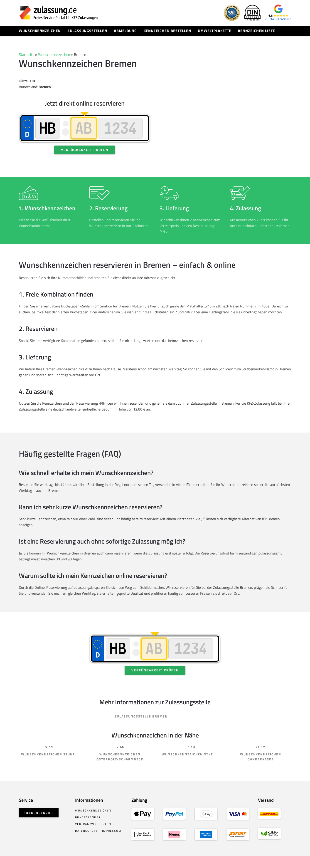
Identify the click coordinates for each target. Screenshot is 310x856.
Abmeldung (125, 30)
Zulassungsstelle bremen (141, 716)
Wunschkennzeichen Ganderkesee (260, 757)
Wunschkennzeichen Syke (187, 754)
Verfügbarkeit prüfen (84, 150)
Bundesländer (88, 817)
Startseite (26, 54)
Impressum (111, 831)
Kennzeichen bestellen (167, 30)
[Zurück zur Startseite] (58, 12)
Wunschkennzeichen (40, 30)
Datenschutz (86, 831)
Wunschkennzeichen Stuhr (48, 754)
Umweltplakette (214, 30)
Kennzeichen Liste (256, 30)
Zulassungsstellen (87, 30)
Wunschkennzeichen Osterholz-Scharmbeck (119, 757)
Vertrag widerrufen (93, 824)
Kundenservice (39, 812)
